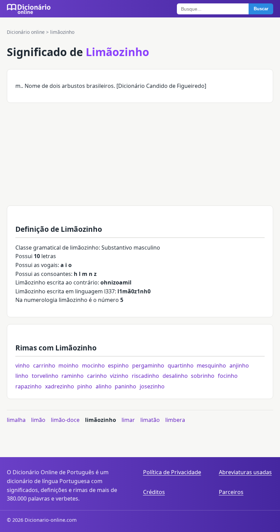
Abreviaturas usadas (245, 472)
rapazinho (28, 386)
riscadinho (145, 376)
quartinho (181, 365)
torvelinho (45, 376)
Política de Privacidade (172, 472)
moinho (68, 365)
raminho (72, 376)
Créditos (154, 492)
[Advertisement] (140, 157)
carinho (97, 376)
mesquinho (211, 365)
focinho (228, 376)
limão (38, 420)
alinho (104, 386)
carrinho (44, 365)
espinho (118, 365)
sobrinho (202, 376)
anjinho (239, 365)
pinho (84, 386)
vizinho (119, 376)
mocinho (93, 365)
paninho (125, 386)
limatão (150, 420)
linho (21, 376)
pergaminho (148, 365)
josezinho (152, 386)
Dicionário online (26, 32)
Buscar (261, 8)
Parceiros (231, 492)
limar (128, 420)
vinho (22, 365)
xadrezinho (59, 386)
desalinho (175, 376)
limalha (16, 420)
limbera (175, 420)
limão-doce (65, 420)
